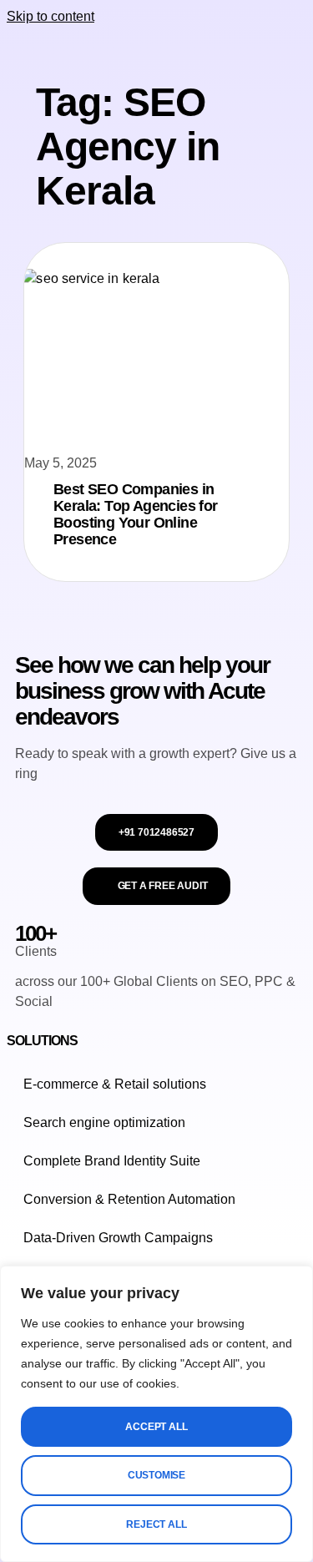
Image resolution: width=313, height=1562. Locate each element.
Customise (156, 1475)
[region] (156, 1414)
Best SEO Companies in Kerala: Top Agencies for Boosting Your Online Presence (135, 514)
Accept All (156, 1427)
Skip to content (50, 16)
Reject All (156, 1524)
